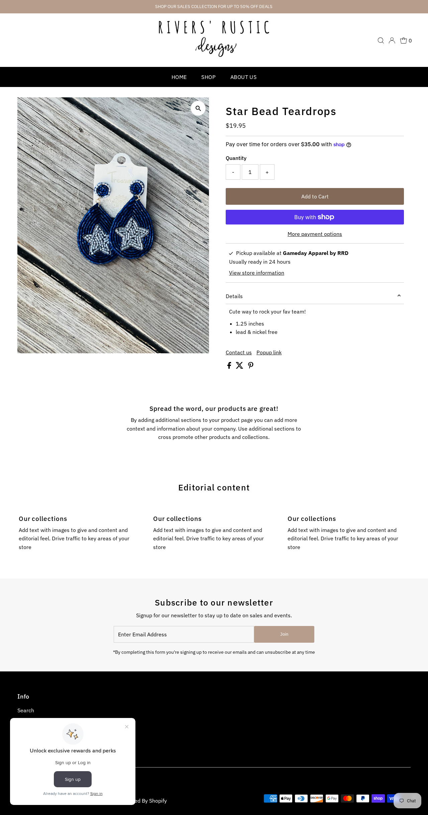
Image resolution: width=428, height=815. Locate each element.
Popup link (269, 352)
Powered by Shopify (143, 800)
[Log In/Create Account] (392, 40)
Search (25, 710)
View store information (256, 272)
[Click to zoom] (198, 108)
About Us (243, 77)
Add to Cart (315, 196)
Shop (208, 77)
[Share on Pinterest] (250, 366)
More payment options (315, 234)
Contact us (239, 352)
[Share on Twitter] (240, 366)
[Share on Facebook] (229, 366)
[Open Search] (381, 40)
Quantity (236, 158)
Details (234, 296)
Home (179, 77)
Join (284, 634)
